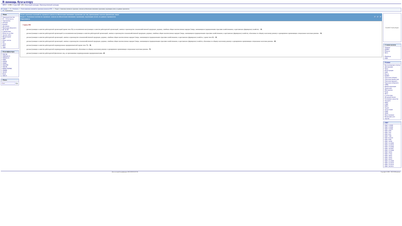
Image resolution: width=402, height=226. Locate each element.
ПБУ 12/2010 (389, 145)
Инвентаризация (390, 86)
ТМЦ (386, 84)
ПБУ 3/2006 (389, 129)
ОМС (386, 104)
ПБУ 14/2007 (389, 148)
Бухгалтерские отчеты (392, 65)
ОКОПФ (5, 65)
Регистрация (389, 70)
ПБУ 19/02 (388, 157)
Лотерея (387, 100)
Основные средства (391, 99)
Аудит (387, 108)
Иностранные (389, 115)
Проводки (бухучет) (9, 28)
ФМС (386, 113)
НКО (386, 106)
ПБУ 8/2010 (389, 138)
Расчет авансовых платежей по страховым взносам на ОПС (36, 9)
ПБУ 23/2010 (389, 164)
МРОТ (5, 5)
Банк (386, 92)
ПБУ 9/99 (388, 139)
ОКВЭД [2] (6, 56)
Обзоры (5, 22)
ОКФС (5, 63)
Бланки (5, 24)
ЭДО (4, 47)
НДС (386, 58)
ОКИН (5, 70)
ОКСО (5, 75)
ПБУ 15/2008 (389, 150)
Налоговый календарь (32, 5)
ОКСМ (5, 54)
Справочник (7, 31)
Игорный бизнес (390, 97)
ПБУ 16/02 (388, 152)
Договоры (6, 26)
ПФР (386, 111)
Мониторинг (7, 37)
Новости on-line (8, 33)
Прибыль (388, 56)
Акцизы (387, 47)
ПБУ (4, 38)
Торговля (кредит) (391, 81)
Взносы (387, 51)
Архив (387, 118)
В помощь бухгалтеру (17, 2)
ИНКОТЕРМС (7, 68)
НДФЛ (387, 49)
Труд (386, 68)
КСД (4, 74)
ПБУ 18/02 (388, 155)
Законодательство (9, 17)
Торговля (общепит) (392, 83)
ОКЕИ (5, 61)
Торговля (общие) (391, 77)
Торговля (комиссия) (392, 79)
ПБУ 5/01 (388, 132)
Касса (387, 74)
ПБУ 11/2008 (389, 143)
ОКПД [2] (6, 58)
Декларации (389, 67)
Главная (5, 9)
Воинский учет (390, 116)
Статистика (389, 95)
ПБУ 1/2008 (389, 125)
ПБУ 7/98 (388, 136)
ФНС (386, 102)
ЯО (4, 42)
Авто (4, 44)
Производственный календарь (49, 5)
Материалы (389, 90)
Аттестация (389, 109)
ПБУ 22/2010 (389, 163)
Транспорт (388, 88)
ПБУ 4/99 (388, 131)
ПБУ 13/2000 (389, 147)
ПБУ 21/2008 (389, 161)
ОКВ (4, 59)
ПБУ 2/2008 (389, 127)
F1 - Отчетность (14, 9)
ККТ (4, 45)
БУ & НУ (6, 29)
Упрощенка (6, 21)
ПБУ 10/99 (388, 141)
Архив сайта (7, 35)
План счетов (7, 40)
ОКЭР (5, 72)
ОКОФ (5, 67)
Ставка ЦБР (16, 5)
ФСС (386, 53)
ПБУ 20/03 (388, 159)
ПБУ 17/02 (388, 154)
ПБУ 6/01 (388, 134)
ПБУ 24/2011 (389, 166)
